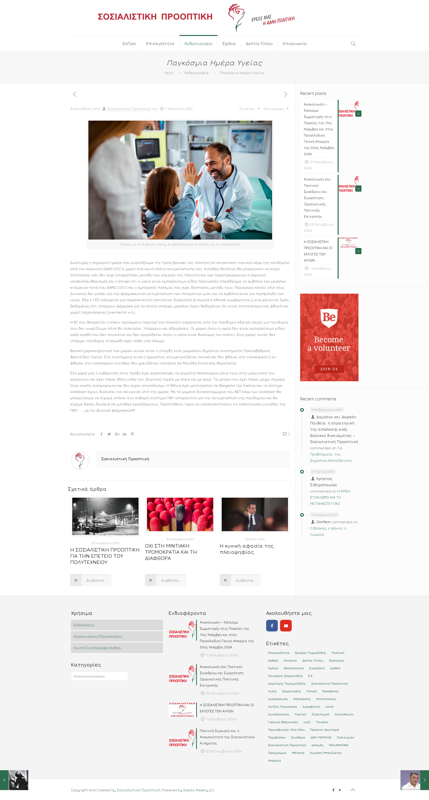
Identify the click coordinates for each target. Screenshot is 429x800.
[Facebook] (272, 625)
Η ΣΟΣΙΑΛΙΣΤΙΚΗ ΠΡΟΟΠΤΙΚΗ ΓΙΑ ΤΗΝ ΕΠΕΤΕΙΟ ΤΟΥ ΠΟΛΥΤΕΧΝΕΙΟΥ (105, 556)
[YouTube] (286, 625)
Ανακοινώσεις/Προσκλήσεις (98, 636)
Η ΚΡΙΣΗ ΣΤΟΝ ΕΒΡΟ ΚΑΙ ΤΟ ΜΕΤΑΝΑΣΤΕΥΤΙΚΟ (330, 497)
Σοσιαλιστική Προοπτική (129, 108)
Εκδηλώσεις (84, 625)
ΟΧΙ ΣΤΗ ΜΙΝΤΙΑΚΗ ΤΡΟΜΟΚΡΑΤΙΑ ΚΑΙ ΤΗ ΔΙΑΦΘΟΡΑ (171, 552)
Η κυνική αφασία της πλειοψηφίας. (247, 549)
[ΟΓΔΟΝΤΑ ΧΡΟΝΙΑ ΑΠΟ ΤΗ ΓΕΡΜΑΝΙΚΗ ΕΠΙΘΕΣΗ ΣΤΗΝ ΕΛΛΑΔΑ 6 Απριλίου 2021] (14, 780)
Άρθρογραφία (196, 72)
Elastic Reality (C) (198, 790)
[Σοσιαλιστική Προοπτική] (214, 18)
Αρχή (169, 72)
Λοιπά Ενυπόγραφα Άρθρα (97, 648)
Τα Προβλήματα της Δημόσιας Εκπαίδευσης (331, 454)
